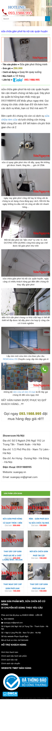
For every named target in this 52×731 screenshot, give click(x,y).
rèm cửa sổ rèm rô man (24, 392)
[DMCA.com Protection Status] (10, 694)
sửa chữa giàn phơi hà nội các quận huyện (24, 31)
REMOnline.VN (10, 359)
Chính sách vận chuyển (10, 663)
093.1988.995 (32, 79)
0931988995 (8, 619)
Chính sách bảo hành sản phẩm (14, 656)
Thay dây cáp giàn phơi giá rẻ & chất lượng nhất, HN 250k (12, 555)
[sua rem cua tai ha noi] (25, 681)
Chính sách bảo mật (9, 659)
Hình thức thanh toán (9, 652)
